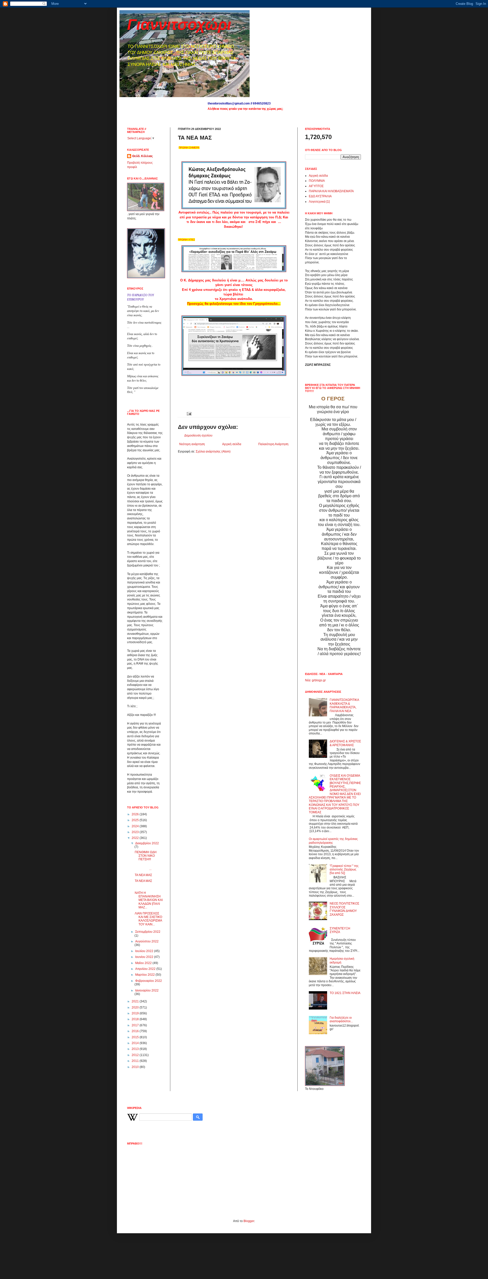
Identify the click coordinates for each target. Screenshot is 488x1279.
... (148, 867)
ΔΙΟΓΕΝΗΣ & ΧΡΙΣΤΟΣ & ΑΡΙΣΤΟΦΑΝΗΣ (345, 743)
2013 (136, 1049)
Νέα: (308, 680)
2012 (136, 1055)
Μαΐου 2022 (143, 963)
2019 (136, 1013)
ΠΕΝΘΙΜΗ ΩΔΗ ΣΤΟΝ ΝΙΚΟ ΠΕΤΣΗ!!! (146, 855)
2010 (136, 1067)
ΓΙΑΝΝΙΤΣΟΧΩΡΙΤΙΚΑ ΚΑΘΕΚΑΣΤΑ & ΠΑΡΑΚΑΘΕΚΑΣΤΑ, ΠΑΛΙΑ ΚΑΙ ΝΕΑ (344, 705)
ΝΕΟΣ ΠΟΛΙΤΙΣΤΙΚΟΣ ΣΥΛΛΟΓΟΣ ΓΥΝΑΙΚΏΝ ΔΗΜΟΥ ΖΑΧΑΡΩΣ (344, 909)
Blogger (248, 1221)
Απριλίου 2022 (145, 969)
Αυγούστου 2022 (147, 941)
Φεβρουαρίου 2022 (148, 981)
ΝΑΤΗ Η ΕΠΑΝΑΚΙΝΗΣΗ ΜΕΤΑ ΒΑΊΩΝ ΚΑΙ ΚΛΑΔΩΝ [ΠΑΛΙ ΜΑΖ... (149, 900)
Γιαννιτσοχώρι (179, 24)
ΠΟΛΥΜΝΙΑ (317, 181)
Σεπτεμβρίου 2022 (147, 932)
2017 (136, 1025)
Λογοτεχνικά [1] (319, 201)
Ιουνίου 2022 (144, 957)
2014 (136, 1043)
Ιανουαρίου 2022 (147, 990)
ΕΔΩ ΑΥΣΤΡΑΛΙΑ (320, 196)
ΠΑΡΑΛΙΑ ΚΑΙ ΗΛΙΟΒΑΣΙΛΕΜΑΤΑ (331, 191)
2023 (136, 832)
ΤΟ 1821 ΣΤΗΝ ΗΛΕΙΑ (345, 993)
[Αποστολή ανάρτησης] (188, 413)
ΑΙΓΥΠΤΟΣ (316, 186)
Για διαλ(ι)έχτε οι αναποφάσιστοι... (341, 1019)
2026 (136, 814)
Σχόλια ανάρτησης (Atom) (213, 451)
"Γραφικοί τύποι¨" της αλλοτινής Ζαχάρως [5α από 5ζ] (344, 869)
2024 (136, 826)
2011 (136, 1061)
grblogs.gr (319, 680)
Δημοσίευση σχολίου (198, 435)
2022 (136, 838)
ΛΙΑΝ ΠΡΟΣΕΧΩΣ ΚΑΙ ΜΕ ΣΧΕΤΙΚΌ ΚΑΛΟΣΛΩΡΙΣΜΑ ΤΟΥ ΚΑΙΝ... (148, 919)
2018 (136, 1019)
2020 (136, 1007)
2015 (136, 1037)
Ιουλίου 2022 (144, 951)
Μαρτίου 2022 (145, 974)
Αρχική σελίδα (231, 444)
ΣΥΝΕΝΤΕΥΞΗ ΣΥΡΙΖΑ (340, 930)
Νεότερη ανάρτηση (192, 444)
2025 (136, 820)
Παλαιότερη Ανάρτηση (273, 444)
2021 (136, 1001)
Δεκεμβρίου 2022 (147, 843)
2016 (136, 1031)
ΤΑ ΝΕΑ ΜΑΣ (143, 875)
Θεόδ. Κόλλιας (142, 156)
